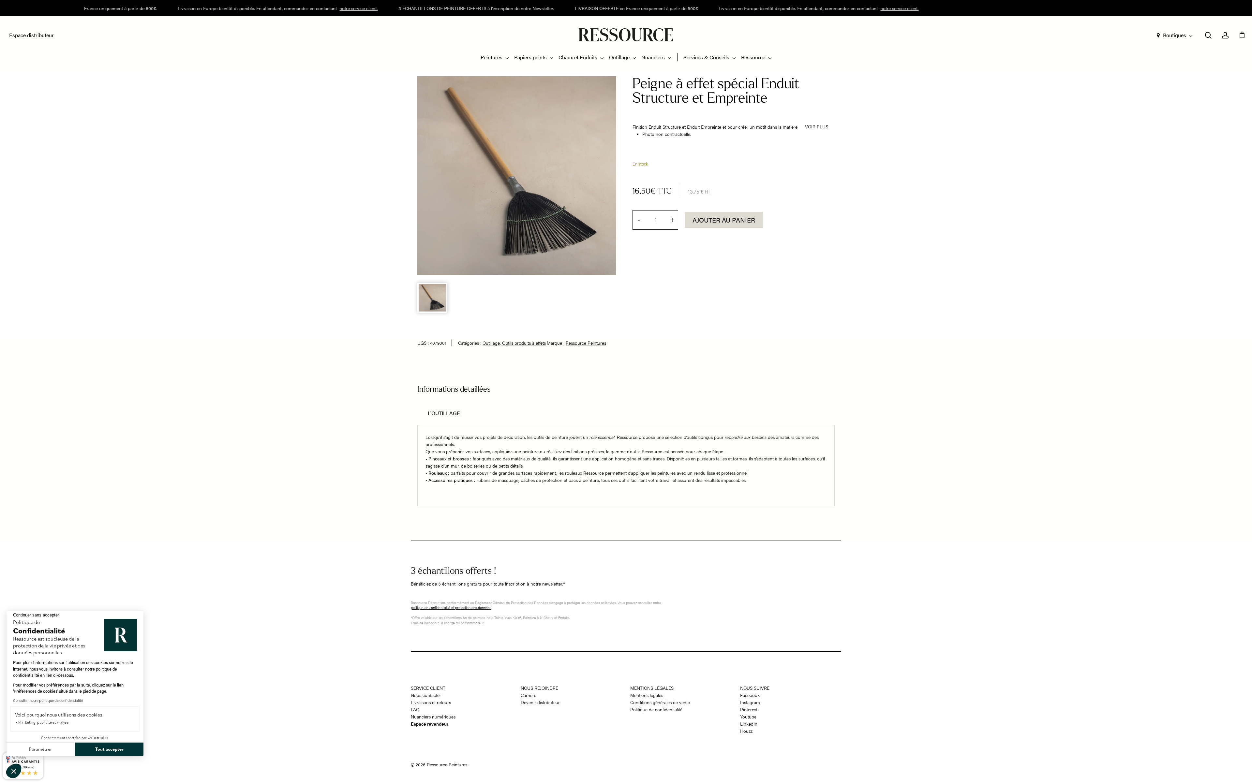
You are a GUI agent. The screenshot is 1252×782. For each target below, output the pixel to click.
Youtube (748, 716)
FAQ (415, 709)
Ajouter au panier (724, 219)
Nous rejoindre (539, 688)
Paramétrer (40, 749)
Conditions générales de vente (660, 702)
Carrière (528, 695)
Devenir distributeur (540, 702)
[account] (1225, 35)
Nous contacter (426, 695)
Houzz (746, 731)
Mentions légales (652, 688)
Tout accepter (109, 749)
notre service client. (344, 8)
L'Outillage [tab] (444, 413)
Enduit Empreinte (704, 126)
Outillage (491, 343)
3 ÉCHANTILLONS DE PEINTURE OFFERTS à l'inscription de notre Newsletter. (461, 8)
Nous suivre (754, 688)
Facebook (750, 695)
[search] (1208, 35)
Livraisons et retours (431, 702)
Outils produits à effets (524, 343)
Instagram (750, 702)
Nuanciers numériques (433, 716)
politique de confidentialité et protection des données (451, 607)
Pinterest (748, 709)
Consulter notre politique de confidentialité (48, 700)
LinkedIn (748, 723)
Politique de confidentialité (656, 709)
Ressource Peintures (586, 343)
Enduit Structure (664, 126)
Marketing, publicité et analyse (43, 722)
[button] (14, 771)
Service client (428, 688)
